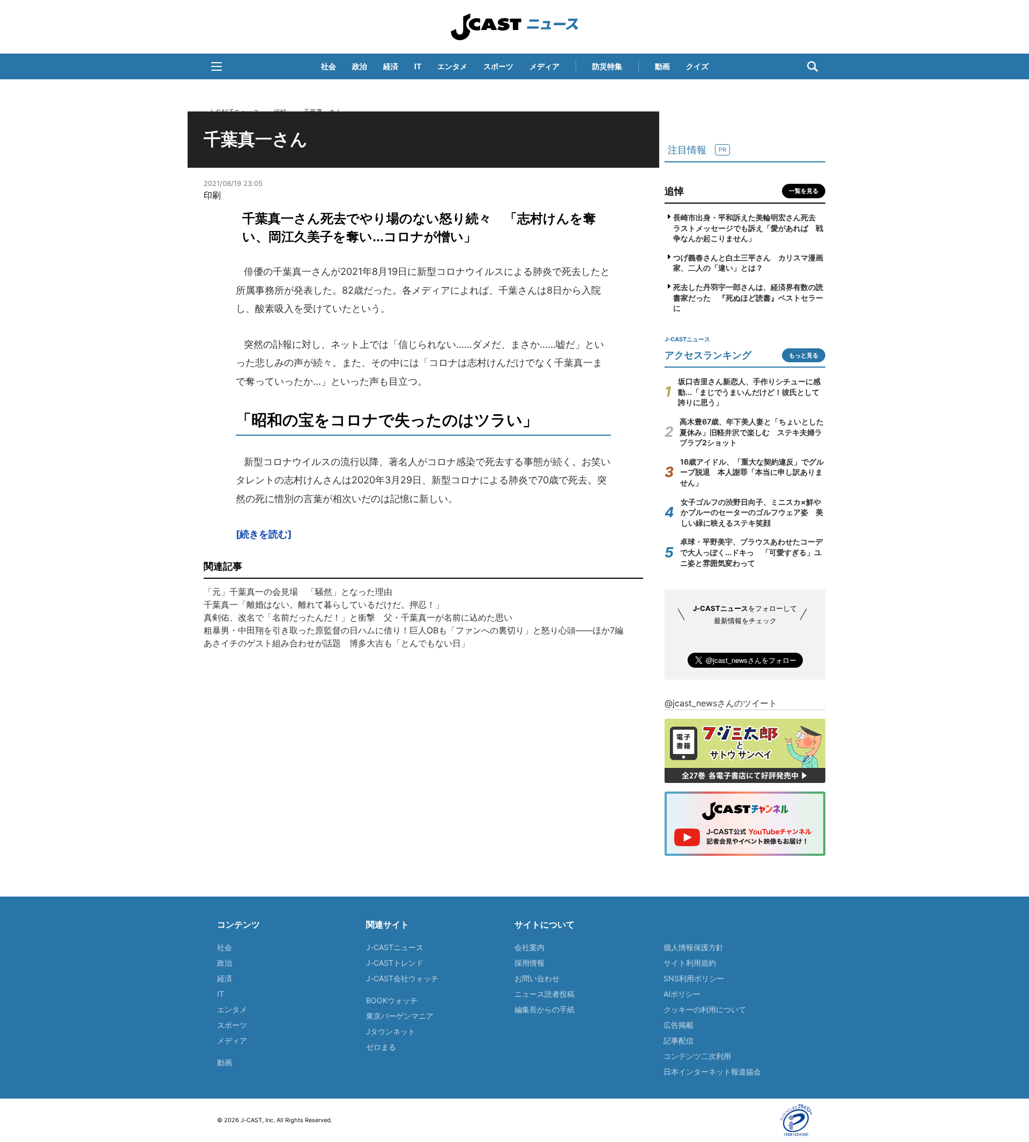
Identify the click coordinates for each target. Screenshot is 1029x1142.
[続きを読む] (264, 534)
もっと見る (803, 355)
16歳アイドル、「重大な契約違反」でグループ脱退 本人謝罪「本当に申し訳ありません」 (752, 472)
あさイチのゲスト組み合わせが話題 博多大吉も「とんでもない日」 (336, 643)
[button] (216, 66)
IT (417, 66)
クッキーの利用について (704, 1009)
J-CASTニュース (514, 27)
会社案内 (529, 947)
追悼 (674, 191)
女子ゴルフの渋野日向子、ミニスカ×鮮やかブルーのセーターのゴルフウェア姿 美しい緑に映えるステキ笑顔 (752, 512)
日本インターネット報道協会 (712, 1071)
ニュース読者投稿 (544, 993)
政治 (359, 66)
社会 (328, 66)
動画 (662, 66)
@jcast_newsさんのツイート (721, 703)
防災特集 (607, 66)
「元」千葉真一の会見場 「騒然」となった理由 (298, 591)
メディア (545, 66)
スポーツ (498, 66)
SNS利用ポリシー (693, 978)
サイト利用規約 (689, 962)
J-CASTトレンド (394, 962)
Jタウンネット (390, 1031)
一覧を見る (803, 191)
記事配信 (678, 1040)
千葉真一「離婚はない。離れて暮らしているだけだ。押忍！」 (324, 604)
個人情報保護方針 (693, 947)
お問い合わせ (537, 978)
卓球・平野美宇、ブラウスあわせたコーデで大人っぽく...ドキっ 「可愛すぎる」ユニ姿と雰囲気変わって (751, 552)
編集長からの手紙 (544, 1009)
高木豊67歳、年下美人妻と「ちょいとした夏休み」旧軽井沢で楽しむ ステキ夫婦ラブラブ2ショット (752, 432)
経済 (390, 66)
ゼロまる (381, 1046)
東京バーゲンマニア (400, 1015)
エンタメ (452, 66)
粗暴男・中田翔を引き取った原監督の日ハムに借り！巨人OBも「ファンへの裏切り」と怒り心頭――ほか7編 (413, 630)
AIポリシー (681, 993)
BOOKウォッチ (391, 1000)
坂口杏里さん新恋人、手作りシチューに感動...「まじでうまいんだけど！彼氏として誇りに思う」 (749, 392)
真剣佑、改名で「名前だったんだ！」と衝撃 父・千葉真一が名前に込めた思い (358, 617)
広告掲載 (678, 1024)
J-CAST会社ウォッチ (402, 978)
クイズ (697, 66)
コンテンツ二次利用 (697, 1056)
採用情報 (529, 962)
